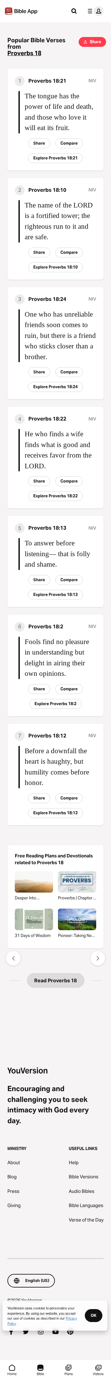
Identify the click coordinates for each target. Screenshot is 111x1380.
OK (94, 1315)
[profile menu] (94, 11)
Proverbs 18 (24, 53)
